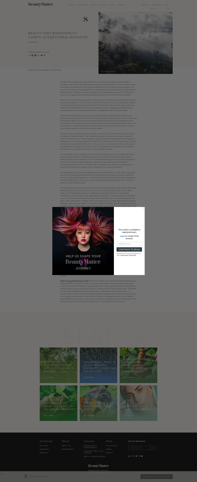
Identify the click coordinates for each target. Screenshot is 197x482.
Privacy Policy (133, 255)
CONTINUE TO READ (129, 249)
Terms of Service (124, 255)
